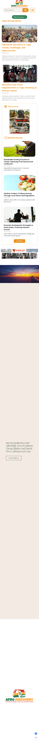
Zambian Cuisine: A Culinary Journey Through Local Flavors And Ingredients (19, 194)
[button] (32, 10)
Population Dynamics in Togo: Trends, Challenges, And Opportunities (16, 47)
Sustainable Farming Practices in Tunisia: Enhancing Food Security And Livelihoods (18, 161)
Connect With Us (14, 458)
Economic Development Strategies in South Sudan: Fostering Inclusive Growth (18, 227)
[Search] (25, 10)
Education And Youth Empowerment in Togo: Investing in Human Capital (19, 87)
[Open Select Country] (25, 17)
